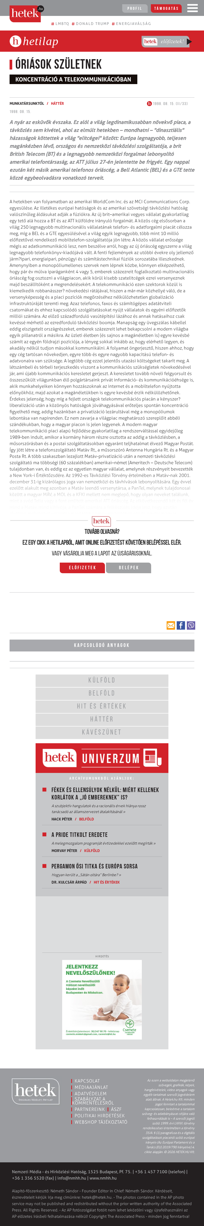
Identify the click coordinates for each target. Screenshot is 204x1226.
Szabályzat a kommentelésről (93, 1101)
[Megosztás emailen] (171, 625)
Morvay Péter (64, 850)
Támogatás (166, 9)
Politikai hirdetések (100, 1115)
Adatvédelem (91, 1093)
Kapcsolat (87, 1081)
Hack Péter (62, 819)
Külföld (92, 850)
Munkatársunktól (27, 103)
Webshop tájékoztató (101, 1122)
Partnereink (90, 1109)
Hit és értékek (107, 882)
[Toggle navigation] (192, 9)
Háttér (57, 103)
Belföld (86, 819)
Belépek (129, 568)
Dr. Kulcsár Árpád (69, 882)
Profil (135, 9)
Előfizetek (82, 568)
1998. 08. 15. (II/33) (170, 104)
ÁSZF (116, 1109)
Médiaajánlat (91, 1087)
